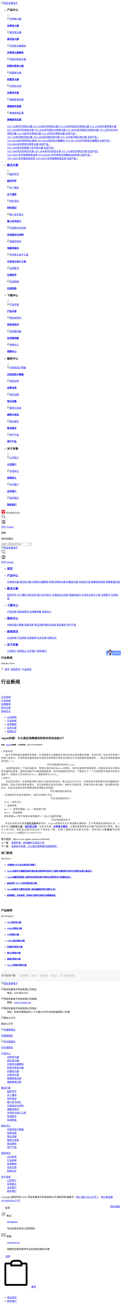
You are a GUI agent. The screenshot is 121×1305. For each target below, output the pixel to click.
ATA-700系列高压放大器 (19, 137)
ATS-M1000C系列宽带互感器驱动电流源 (59, 155)
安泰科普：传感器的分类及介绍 (27, 842)
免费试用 (29, 625)
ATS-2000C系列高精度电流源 (22, 155)
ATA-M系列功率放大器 (29, 133)
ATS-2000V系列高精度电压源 (51, 158)
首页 (7, 669)
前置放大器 (72, 582)
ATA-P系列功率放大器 (53, 133)
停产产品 (71, 625)
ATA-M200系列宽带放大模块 (22, 140)
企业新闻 (12, 638)
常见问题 (39, 625)
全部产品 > (71, 133)
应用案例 (32, 638)
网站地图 (115, 1206)
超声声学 (12, 595)
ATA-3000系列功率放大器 (20, 130)
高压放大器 (25, 582)
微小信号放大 (44, 595)
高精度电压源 (113, 582)
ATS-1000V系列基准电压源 (21, 158)
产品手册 (12, 612)
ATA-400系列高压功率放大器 (74, 126)
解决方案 (6, 1088)
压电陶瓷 (24, 975)
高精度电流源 (98, 582)
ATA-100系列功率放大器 (19, 126)
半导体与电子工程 (90, 595)
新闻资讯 (15, 669)
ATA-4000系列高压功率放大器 (50, 130)
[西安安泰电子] (9, 3)
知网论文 (52, 638)
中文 (3, 527)
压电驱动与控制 (60, 595)
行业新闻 (22, 638)
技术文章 (42, 638)
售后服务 (61, 625)
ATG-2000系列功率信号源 (20, 151)
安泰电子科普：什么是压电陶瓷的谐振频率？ (34, 846)
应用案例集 (35, 612)
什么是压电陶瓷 (67, 975)
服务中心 (6, 1126)
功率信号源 (84, 582)
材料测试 (32, 595)
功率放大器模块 (40, 582)
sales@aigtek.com (22, 1002)
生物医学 (105, 595)
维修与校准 (50, 625)
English (10, 527)
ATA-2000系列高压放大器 (46, 137)
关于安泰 (6, 1177)
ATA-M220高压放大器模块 (51, 140)
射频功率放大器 (57, 582)
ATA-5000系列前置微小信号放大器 (25, 148)
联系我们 (42, 651)
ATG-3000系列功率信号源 (47, 151)
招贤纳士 (22, 651)
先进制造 (12, 1120)
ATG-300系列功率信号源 (74, 151)
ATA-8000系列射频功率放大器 (22, 144)
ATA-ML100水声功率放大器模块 (82, 140)
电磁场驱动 (75, 595)
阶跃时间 (44, 975)
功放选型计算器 (15, 625)
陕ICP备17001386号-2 (87, 1197)
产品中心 (6, 1053)
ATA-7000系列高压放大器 (73, 137)
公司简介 (12, 651)
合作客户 (32, 651)
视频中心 (46, 612)
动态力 (54, 975)
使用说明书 (23, 612)
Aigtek (8, 745)
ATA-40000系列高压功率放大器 (82, 130)
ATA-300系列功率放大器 (45, 126)
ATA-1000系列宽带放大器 (103, 126)
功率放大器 (13, 582)
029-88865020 (12, 1222)
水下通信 (22, 595)
